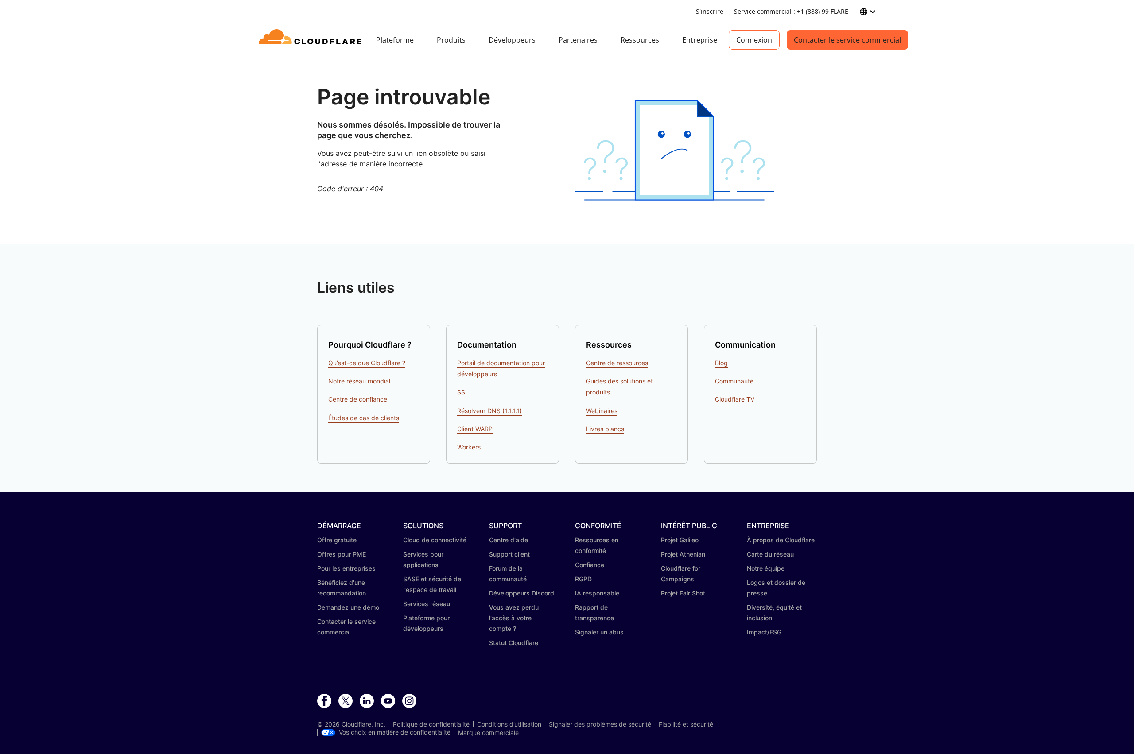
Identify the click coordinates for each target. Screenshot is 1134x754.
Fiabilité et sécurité (686, 724)
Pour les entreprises (346, 568)
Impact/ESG (764, 632)
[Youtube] (388, 701)
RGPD (583, 579)
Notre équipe (765, 568)
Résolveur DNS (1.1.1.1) (489, 410)
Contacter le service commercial (847, 40)
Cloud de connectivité (434, 540)
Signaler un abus (599, 632)
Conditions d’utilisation (509, 724)
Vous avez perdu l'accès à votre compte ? (514, 617)
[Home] (312, 40)
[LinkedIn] (367, 701)
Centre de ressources (617, 363)
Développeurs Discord (521, 593)
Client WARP (475, 429)
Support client (509, 554)
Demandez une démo (348, 607)
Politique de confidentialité (431, 724)
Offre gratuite (337, 540)
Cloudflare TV (734, 399)
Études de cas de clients (363, 417)
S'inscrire (709, 11)
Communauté (734, 381)
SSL (463, 392)
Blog (721, 363)
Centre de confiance (357, 399)
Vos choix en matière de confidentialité (394, 732)
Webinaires (601, 410)
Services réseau (426, 603)
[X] (345, 701)
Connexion (754, 40)
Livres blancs (605, 429)
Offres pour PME (341, 554)
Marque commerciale (488, 733)
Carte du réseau (770, 554)
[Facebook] (324, 701)
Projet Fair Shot (683, 593)
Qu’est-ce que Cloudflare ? (366, 363)
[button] (674, 150)
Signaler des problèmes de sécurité (600, 724)
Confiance (589, 564)
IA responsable (597, 593)
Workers (469, 447)
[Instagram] (409, 701)
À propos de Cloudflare (781, 540)
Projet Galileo (680, 540)
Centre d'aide (508, 540)
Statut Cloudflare (513, 642)
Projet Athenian (683, 554)
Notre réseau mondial (359, 381)
